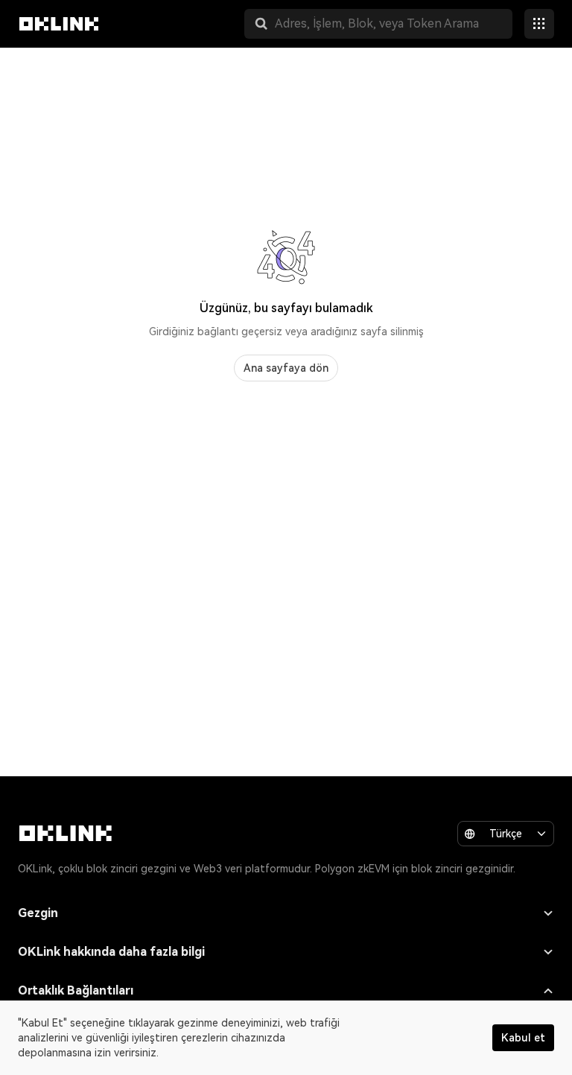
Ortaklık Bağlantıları (75, 990)
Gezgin (38, 913)
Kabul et (523, 1038)
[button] (261, 23)
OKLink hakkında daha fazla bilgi (111, 952)
